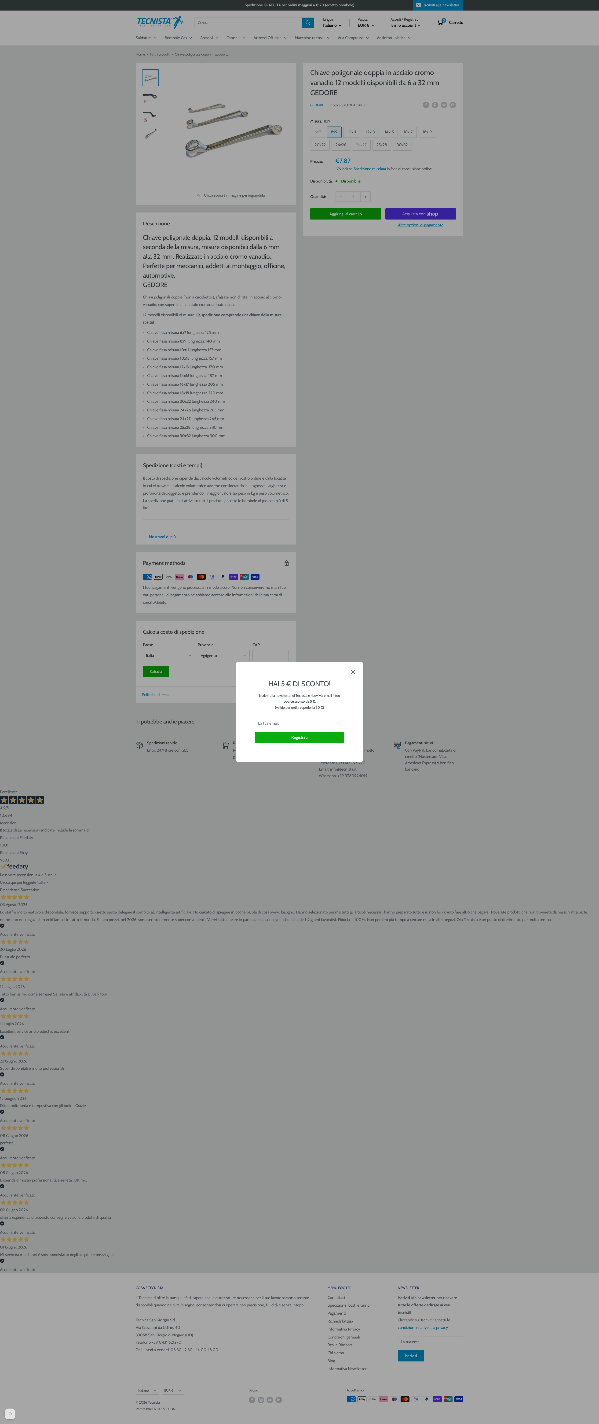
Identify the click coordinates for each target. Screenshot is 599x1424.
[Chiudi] (353, 671)
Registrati (299, 737)
